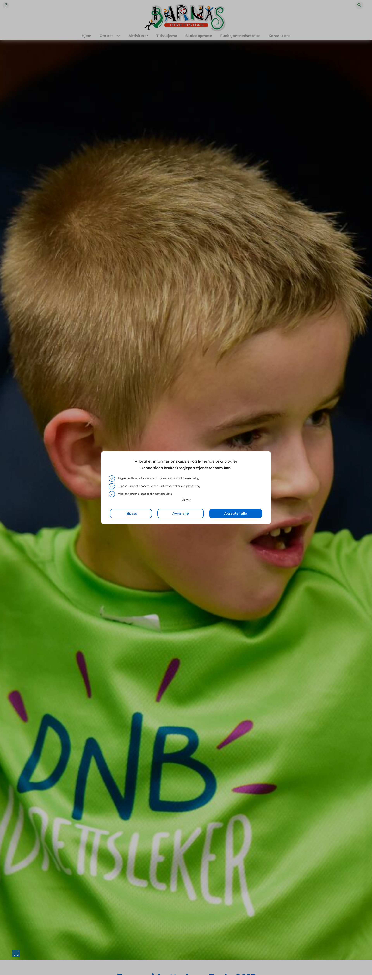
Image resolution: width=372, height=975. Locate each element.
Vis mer (186, 499)
